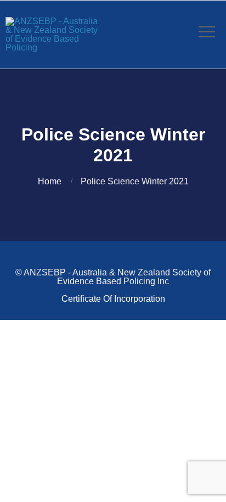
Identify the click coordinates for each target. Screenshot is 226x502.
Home (49, 181)
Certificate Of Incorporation (113, 298)
